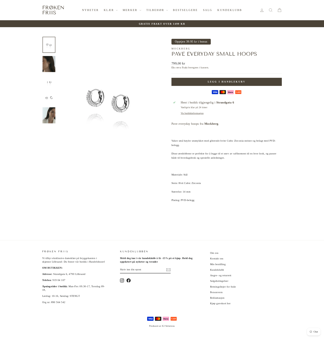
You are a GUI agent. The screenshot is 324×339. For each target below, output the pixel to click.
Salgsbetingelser (219, 280)
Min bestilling (218, 264)
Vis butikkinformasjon (192, 113)
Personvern (216, 292)
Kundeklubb (229, 10)
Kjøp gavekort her (220, 303)
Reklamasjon (217, 297)
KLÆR (109, 10)
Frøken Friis (53, 10)
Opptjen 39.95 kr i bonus (191, 41)
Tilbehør (156, 10)
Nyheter (90, 10)
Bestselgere (185, 10)
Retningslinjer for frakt (223, 286)
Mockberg (181, 48)
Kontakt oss (216, 258)
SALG (207, 10)
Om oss (214, 252)
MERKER (131, 10)
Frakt (185, 67)
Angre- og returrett (220, 275)
